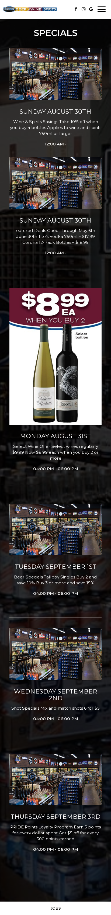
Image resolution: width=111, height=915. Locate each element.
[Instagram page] (83, 9)
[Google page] (91, 9)
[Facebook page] (76, 9)
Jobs (55, 908)
